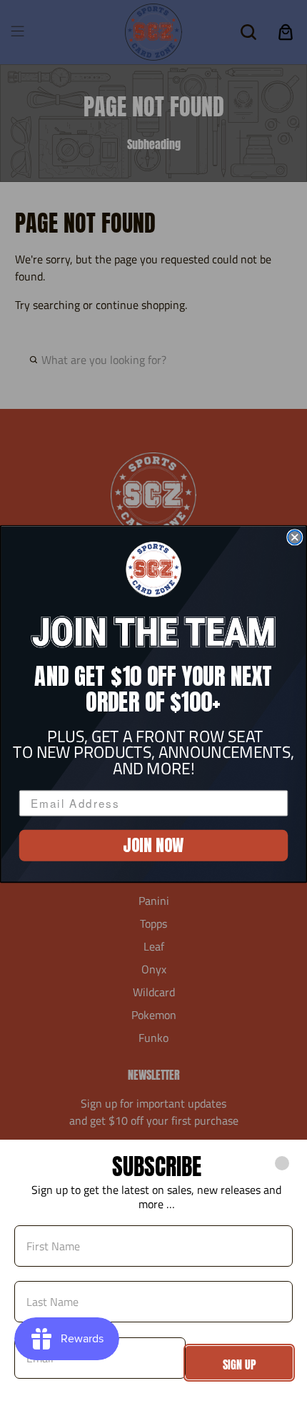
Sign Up (239, 1364)
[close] (282, 1163)
